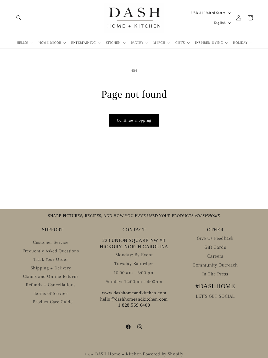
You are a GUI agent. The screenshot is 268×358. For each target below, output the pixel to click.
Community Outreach (215, 265)
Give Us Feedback (215, 238)
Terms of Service (51, 293)
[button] (19, 18)
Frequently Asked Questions (51, 250)
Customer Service (51, 242)
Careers (215, 256)
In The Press (215, 273)
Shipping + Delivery (51, 267)
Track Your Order (51, 259)
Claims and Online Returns (51, 276)
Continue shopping (134, 120)
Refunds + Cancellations (51, 284)
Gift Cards (215, 247)
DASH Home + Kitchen (118, 353)
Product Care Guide (52, 301)
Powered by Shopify (163, 353)
